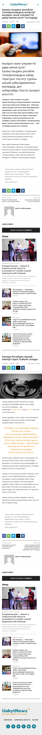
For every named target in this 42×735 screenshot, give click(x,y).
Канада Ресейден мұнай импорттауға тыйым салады (11, 200)
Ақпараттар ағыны (7, 263)
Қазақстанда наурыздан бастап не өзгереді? (32, 200)
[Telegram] (13, 26)
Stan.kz (23, 90)
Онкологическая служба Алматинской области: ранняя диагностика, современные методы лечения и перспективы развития (22, 339)
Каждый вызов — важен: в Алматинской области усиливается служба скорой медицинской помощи (16, 269)
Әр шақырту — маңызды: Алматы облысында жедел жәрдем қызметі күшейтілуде (24, 291)
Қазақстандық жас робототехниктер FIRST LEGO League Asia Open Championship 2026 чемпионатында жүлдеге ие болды (24, 306)
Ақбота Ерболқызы (23, 208)
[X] (18, 26)
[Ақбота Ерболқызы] (9, 211)
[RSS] (24, 726)
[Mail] (18, 726)
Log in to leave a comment (21, 230)
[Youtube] (34, 726)
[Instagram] (13, 726)
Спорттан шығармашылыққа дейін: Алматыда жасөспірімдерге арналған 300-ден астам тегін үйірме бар (24, 323)
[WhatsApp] (9, 26)
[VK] (23, 26)
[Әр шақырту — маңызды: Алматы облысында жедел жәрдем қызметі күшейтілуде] (6, 293)
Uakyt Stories (16, 317)
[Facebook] (4, 26)
